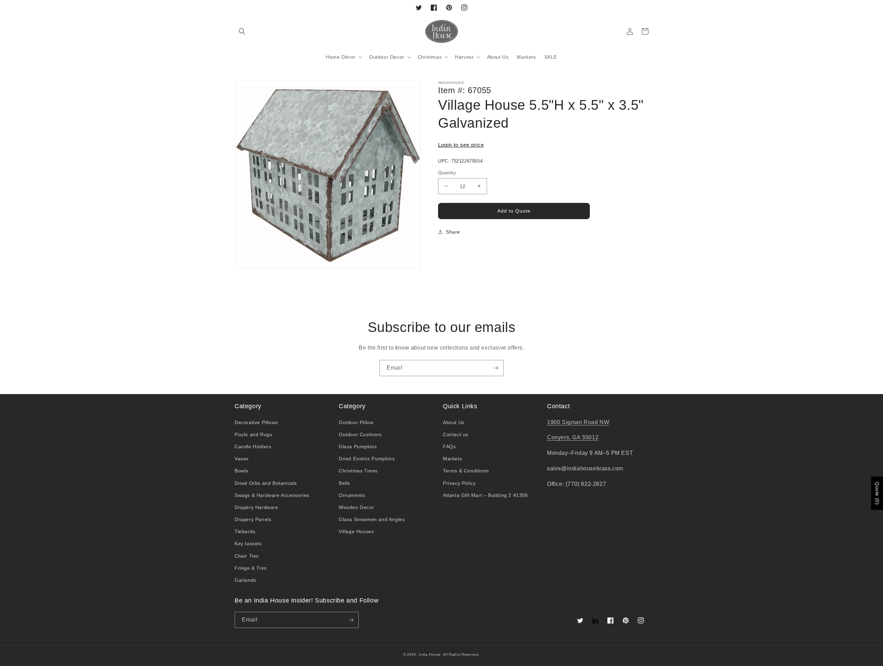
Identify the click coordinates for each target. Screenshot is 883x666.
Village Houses (356, 531)
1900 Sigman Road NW (578, 422)
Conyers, (559, 437)
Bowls (241, 470)
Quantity (447, 172)
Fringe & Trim (251, 568)
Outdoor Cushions (360, 434)
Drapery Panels (253, 519)
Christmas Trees (358, 470)
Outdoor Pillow (356, 422)
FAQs (449, 446)
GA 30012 (585, 437)
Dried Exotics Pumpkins (367, 458)
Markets (452, 458)
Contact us (455, 434)
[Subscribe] (495, 368)
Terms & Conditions (466, 470)
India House (430, 654)
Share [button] (453, 232)
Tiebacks (245, 531)
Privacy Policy (459, 483)
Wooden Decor (356, 507)
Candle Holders (253, 446)
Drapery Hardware (256, 507)
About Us (454, 422)
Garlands (245, 580)
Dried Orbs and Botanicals (266, 483)
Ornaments (352, 495)
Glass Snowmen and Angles (372, 519)
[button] (242, 31)
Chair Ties (247, 556)
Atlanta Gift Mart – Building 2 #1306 (485, 495)
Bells (344, 483)
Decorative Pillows (256, 422)
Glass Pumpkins (358, 446)
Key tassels (248, 543)
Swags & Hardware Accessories (272, 495)
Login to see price (461, 145)
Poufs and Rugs (253, 434)
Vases (242, 458)
